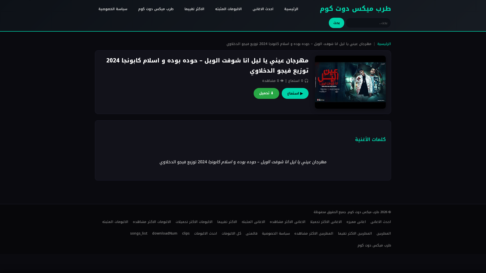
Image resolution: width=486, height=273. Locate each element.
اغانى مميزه (356, 222)
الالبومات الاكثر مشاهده (152, 222)
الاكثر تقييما (194, 9)
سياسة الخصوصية (112, 9)
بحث (336, 23)
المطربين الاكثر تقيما (355, 233)
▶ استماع (295, 93)
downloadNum (164, 233)
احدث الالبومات (205, 233)
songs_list (139, 233)
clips (186, 233)
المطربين (384, 233)
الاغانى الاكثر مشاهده (288, 222)
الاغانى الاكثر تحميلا (326, 222)
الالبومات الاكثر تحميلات (194, 222)
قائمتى (251, 233)
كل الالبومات (231, 233)
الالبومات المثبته (228, 9)
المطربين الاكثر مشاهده (313, 233)
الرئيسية (291, 9)
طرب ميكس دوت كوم (355, 9)
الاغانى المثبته (253, 222)
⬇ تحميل (266, 93)
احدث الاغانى (263, 9)
